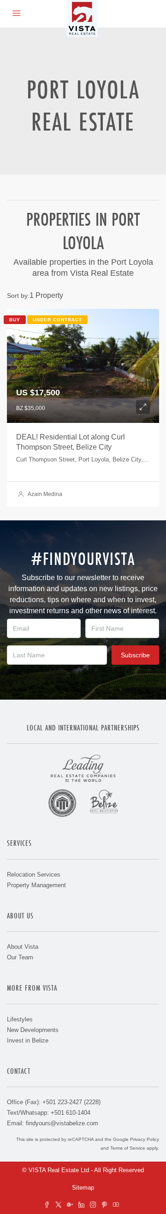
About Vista (22, 946)
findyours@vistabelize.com (62, 1123)
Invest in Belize (27, 1040)
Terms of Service (127, 1148)
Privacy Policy (144, 1139)
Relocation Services (33, 874)
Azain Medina (45, 494)
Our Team (20, 957)
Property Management (36, 885)
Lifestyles (20, 1019)
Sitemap (83, 1187)
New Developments (33, 1029)
